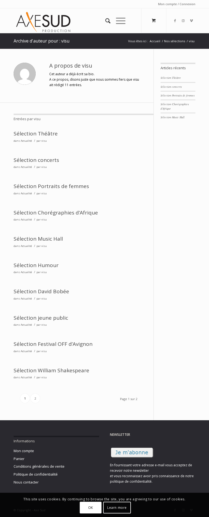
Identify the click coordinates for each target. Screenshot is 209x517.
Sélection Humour (36, 265)
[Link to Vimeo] (191, 21)
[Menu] (117, 20)
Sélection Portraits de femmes (51, 186)
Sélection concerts (36, 160)
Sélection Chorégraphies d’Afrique (56, 212)
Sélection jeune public (41, 317)
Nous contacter (26, 482)
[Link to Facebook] (175, 21)
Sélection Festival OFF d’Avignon (53, 343)
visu (44, 141)
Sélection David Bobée (41, 291)
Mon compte (24, 450)
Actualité (26, 141)
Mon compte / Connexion (176, 4)
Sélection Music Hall (38, 238)
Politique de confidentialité (36, 474)
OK (90, 507)
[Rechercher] (105, 20)
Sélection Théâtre (36, 133)
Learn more (117, 507)
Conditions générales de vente (39, 466)
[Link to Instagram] (183, 21)
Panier (19, 458)
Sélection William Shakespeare (51, 370)
